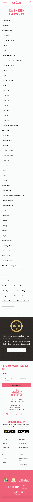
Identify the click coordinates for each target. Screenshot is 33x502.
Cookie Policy (7, 261)
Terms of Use (6, 256)
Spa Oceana (6, 130)
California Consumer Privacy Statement (15, 301)
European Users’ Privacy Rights (12, 296)
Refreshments (7, 140)
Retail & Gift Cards (7, 451)
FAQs (4, 236)
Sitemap (5, 231)
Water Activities (8, 205)
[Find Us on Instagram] (21, 414)
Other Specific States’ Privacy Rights (14, 291)
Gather (4, 85)
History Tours (7, 190)
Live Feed (5, 281)
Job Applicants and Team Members (14, 286)
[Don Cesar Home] (16, 392)
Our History (6, 35)
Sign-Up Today (16, 350)
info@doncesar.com (17, 407)
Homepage (5, 25)
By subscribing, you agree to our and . (16, 379)
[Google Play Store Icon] (9, 431)
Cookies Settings (23, 465)
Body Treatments (9, 155)
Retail (5, 210)
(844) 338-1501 (18, 405)
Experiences (6, 186)
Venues (6, 105)
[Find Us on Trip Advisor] (11, 414)
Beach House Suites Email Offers (13, 60)
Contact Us (5, 221)
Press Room (6, 251)
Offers (5, 45)
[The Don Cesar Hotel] (16, 2)
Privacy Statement (8, 306)
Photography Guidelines (10, 125)
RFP (3, 271)
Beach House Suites (8, 55)
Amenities (6, 215)
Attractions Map (8, 200)
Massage (6, 160)
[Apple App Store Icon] (23, 431)
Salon (4, 170)
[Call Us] (29, 2)
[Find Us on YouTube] (16, 414)
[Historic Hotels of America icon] (24, 480)
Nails (5, 180)
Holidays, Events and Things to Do (13, 195)
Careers (4, 276)
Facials (6, 165)
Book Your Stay (16, 500)
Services (6, 100)
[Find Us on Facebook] (26, 414)
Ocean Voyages (8, 150)
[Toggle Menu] (5, 2)
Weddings (6, 90)
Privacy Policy (8, 380)
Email (5, 373)
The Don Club (7, 241)
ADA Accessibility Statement (11, 266)
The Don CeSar (7, 30)
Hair (5, 175)
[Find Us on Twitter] (7, 414)
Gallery (4, 226)
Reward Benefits (16, 355)
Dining (5, 50)
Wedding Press (7, 246)
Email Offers (6, 20)
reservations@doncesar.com (16, 409)
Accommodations (8, 40)
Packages (6, 95)
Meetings (6, 110)
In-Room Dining (7, 80)
